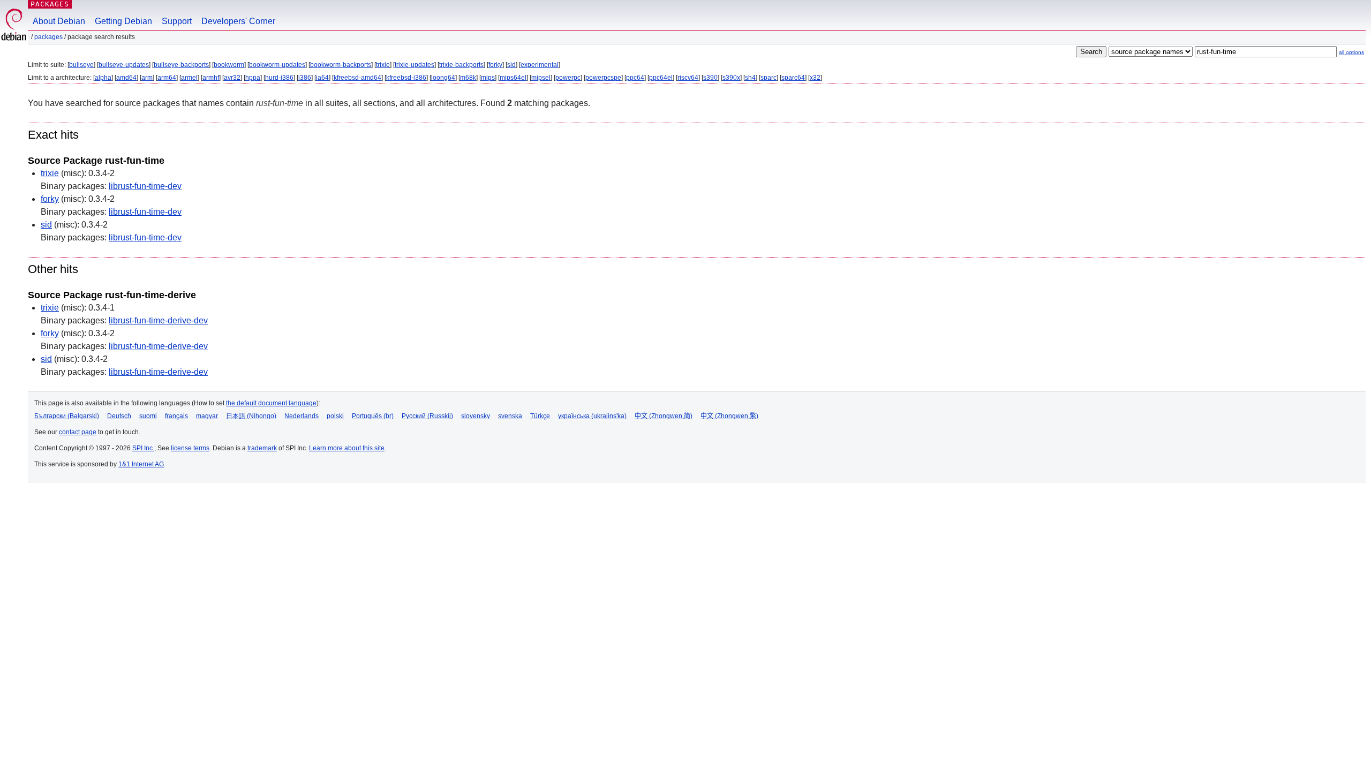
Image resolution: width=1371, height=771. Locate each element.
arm (147, 77)
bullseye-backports (181, 65)
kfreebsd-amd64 (357, 77)
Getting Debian (123, 21)
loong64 (443, 77)
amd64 (126, 77)
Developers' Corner (238, 21)
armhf (210, 77)
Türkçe (540, 416)
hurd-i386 (279, 77)
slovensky (475, 416)
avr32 (232, 77)
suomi (148, 416)
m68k (468, 77)
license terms (190, 448)
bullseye (81, 65)
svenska (510, 416)
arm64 (166, 77)
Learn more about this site (347, 448)
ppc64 (635, 77)
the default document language (271, 403)
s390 (710, 77)
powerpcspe (603, 77)
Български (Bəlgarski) (66, 416)
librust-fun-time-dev (145, 186)
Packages (50, 4)
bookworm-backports (340, 65)
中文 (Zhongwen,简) (663, 416)
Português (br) (373, 416)
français (176, 416)
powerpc (568, 77)
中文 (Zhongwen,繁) (729, 416)
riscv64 (687, 77)
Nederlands (301, 416)
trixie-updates (414, 65)
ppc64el (661, 77)
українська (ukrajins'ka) (592, 416)
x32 (815, 77)
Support (177, 21)
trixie (383, 65)
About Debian (59, 21)
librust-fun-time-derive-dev (158, 320)
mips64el (513, 77)
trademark (262, 448)
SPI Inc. (143, 448)
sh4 (750, 77)
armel (189, 77)
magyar (207, 416)
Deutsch (119, 416)
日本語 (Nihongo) (251, 416)
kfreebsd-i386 (406, 77)
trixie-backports (461, 65)
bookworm (229, 65)
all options (1351, 52)
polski (335, 416)
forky (495, 65)
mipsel (541, 77)
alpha (103, 77)
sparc (768, 77)
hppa (252, 77)
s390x (731, 77)
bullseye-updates (124, 65)
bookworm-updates (277, 65)
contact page (77, 432)
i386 (304, 77)
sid (511, 65)
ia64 (322, 77)
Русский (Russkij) (427, 416)
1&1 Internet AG (141, 464)
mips (488, 77)
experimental (540, 65)
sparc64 (793, 77)
